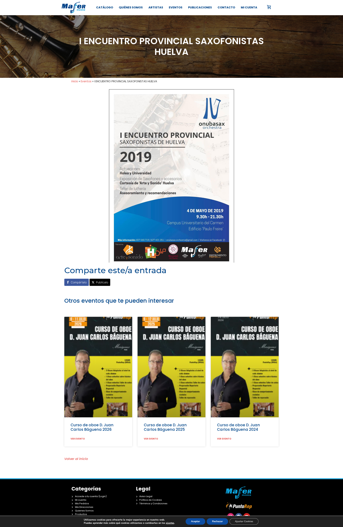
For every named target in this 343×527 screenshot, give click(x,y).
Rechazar (217, 521)
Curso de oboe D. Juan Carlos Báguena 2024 (238, 427)
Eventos (175, 7)
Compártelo (79, 282)
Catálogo (104, 7)
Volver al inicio (76, 459)
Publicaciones (200, 7)
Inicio (74, 81)
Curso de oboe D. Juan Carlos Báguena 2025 (165, 427)
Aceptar (195, 521)
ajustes (170, 523)
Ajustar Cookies (244, 521)
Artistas (155, 7)
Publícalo (102, 282)
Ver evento (78, 438)
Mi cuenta (249, 7)
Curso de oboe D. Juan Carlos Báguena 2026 (92, 427)
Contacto (226, 7)
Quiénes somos (131, 7)
